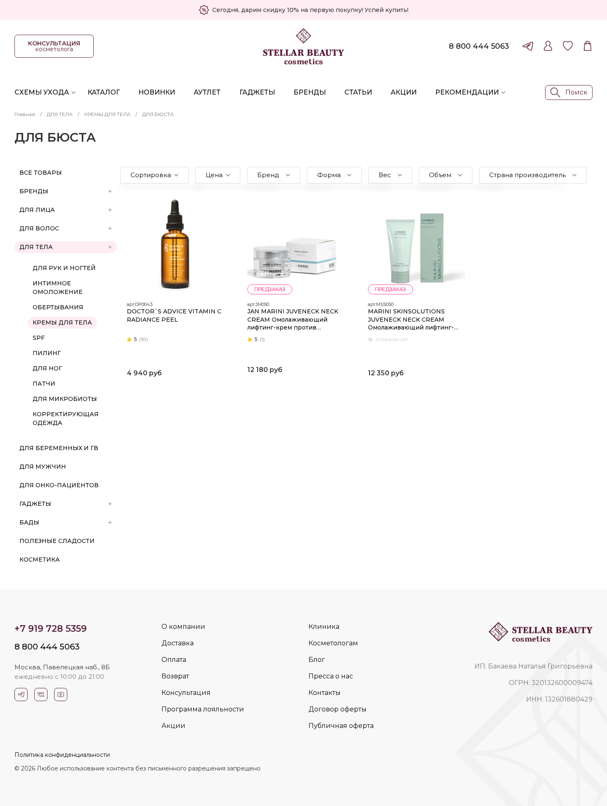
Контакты (324, 693)
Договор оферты (337, 709)
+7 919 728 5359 (50, 628)
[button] (154, 175)
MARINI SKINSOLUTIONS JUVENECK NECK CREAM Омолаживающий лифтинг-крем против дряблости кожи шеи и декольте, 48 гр (414, 320)
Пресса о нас (330, 676)
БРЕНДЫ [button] (33, 191)
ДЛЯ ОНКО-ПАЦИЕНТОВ (59, 485)
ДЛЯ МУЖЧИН (42, 466)
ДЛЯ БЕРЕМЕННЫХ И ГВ (58, 448)
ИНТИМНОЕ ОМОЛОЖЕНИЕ (58, 288)
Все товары (40, 172)
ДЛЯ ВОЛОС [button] (39, 228)
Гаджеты (257, 92)
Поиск (576, 92)
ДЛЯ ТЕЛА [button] (36, 247)
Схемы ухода (41, 92)
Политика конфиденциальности (62, 755)
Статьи (358, 92)
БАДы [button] (29, 522)
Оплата (173, 660)
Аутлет (207, 92)
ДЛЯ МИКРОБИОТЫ (65, 399)
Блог (316, 660)
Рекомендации (467, 92)
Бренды (310, 92)
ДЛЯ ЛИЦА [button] (37, 209)
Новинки (156, 92)
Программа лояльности (202, 709)
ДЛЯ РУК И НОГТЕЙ (64, 268)
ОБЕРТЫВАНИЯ (58, 307)
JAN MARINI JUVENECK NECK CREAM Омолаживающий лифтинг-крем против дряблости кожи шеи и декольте (292, 320)
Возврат (175, 676)
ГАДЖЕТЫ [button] (35, 503)
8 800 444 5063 (479, 46)
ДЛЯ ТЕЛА (60, 114)
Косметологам (333, 643)
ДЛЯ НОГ (47, 368)
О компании (183, 627)
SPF (39, 337)
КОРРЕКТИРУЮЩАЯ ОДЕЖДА (66, 418)
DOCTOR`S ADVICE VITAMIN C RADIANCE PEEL (174, 315)
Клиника (323, 627)
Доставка (177, 643)
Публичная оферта (341, 726)
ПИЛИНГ (47, 353)
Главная (24, 114)
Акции (404, 92)
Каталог (104, 92)
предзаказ (269, 289)
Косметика (39, 559)
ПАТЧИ (44, 383)
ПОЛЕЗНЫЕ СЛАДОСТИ (57, 541)
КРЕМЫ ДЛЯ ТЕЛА (107, 114)
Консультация (186, 693)
